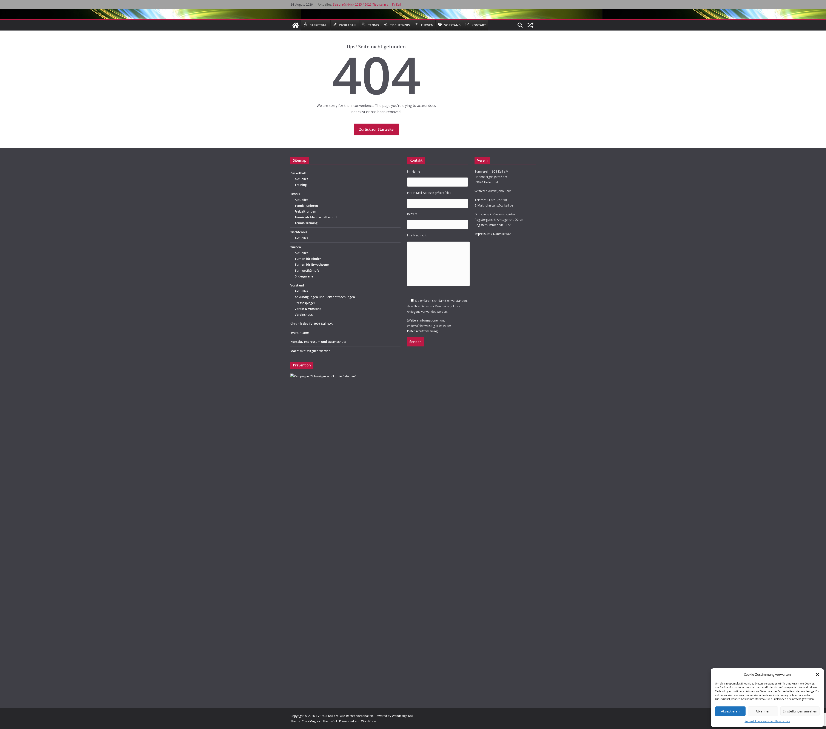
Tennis (295, 194)
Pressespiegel (305, 303)
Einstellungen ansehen (800, 711)
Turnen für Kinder (308, 259)
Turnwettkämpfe (307, 270)
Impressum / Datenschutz (493, 234)
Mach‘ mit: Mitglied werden (310, 351)
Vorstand (297, 285)
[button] (817, 674)
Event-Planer (299, 333)
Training (301, 185)
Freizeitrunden (305, 211)
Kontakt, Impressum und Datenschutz (767, 721)
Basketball (298, 173)
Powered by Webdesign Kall (393, 716)
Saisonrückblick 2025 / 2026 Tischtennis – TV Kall (367, 4)
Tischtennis (298, 232)
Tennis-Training (306, 223)
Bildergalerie (304, 276)
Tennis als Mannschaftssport (316, 217)
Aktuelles (301, 179)
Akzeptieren (730, 711)
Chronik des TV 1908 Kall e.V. (311, 324)
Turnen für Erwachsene (312, 264)
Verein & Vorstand (308, 309)
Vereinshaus (304, 314)
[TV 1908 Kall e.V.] (295, 25)
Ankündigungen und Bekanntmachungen (325, 297)
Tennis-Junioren (306, 206)
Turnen (295, 247)
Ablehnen (763, 711)
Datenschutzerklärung (422, 331)
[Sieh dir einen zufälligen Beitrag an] (530, 25)
